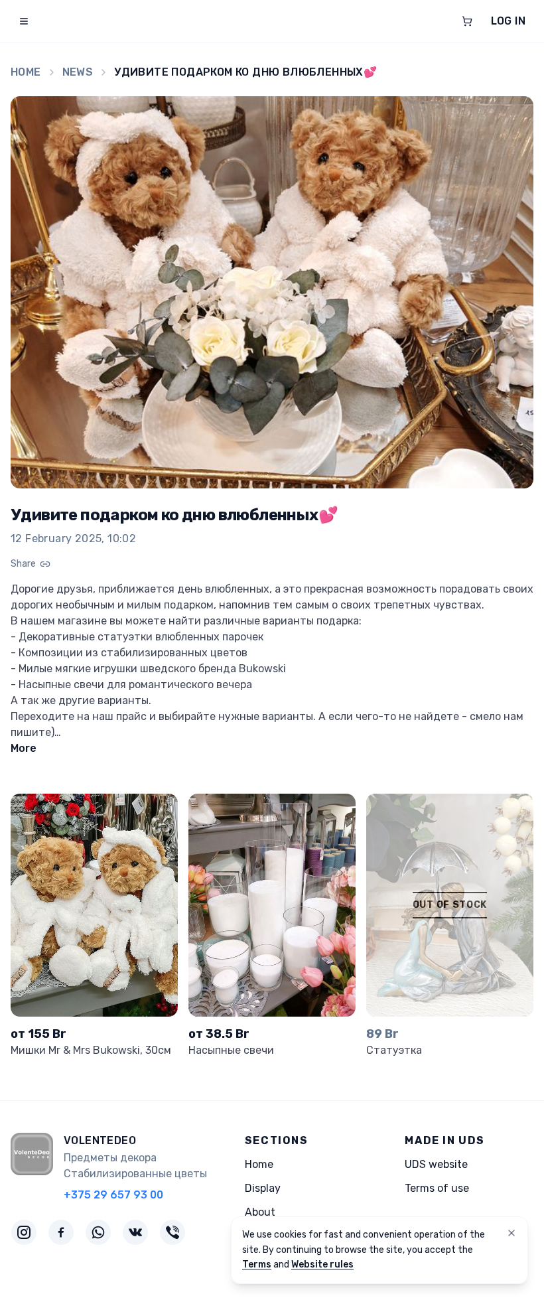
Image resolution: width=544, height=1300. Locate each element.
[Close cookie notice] (511, 1233)
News (78, 72)
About (260, 1212)
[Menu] (24, 21)
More (23, 748)
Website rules (322, 1264)
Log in (508, 21)
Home (26, 72)
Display (263, 1188)
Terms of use (437, 1188)
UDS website (436, 1164)
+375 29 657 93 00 (113, 1195)
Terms (256, 1264)
